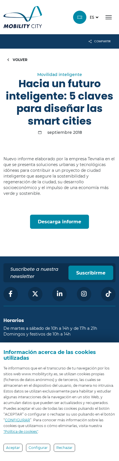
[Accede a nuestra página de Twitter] (35, 294)
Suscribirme (90, 273)
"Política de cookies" (20, 431)
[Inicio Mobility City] (22, 17)
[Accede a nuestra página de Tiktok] (108, 294)
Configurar (38, 447)
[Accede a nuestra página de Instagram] (84, 294)
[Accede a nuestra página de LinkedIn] (59, 294)
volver (19, 60)
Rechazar (64, 447)
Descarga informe (59, 221)
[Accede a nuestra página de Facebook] (10, 294)
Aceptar (13, 447)
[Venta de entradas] (79, 17)
